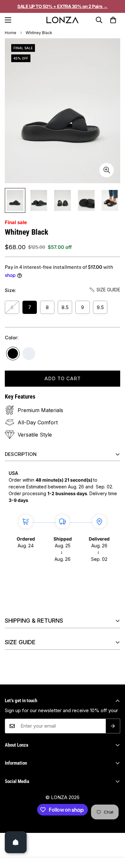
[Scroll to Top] (113, 830)
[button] (113, 20)
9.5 (100, 307)
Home (10, 32)
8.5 (65, 307)
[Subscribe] (113, 726)
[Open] (16, 842)
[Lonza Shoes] (62, 20)
